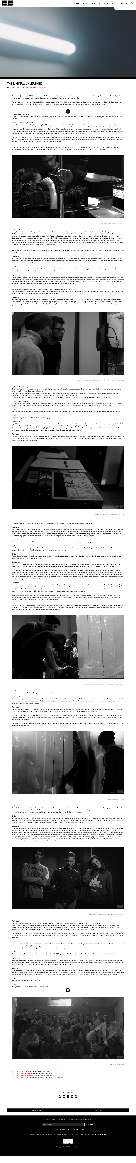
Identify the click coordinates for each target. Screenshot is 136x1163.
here (47, 1071)
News (50, 1135)
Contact (83, 1135)
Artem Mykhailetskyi (27, 1075)
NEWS (44, 87)
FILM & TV (31, 87)
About (32, 1135)
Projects (64, 1135)
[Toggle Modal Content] (132, 3)
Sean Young (25, 1077)
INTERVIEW (38, 87)
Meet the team (41, 1135)
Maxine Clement (26, 1073)
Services (57, 1135)
